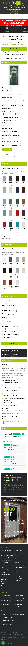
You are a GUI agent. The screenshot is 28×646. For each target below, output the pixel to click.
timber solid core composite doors (12, 236)
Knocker (4, 314)
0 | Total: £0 (14, 13)
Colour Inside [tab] (15, 168)
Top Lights (17, 576)
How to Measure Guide (6, 598)
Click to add (7, 149)
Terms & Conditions (5, 634)
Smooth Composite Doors (7, 555)
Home (2, 42)
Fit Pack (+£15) (8, 337)
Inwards (6, 131)
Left (5, 138)
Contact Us (17, 606)
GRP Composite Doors (6, 550)
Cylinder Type (5, 321)
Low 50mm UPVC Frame (10, 122)
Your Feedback (18, 604)
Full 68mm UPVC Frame (10, 120)
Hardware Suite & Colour (8, 305)
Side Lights (17, 573)
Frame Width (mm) (7, 91)
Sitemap (3, 636)
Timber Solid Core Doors (6, 553)
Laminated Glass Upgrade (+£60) (12, 334)
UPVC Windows (18, 550)
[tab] (14, 62)
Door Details (7, 62)
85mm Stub (13, 111)
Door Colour (7, 164)
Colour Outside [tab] (6, 168)
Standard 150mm (8, 114)
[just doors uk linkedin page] (11, 643)
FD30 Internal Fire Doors (6, 560)
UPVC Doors (4, 565)
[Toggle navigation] (14, 17)
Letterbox (4, 310)
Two (17, 157)
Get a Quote (15, 11)
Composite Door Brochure (12, 421)
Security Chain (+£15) (9, 331)
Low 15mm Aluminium (9, 125)
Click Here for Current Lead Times (14, 25)
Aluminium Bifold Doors (6, 577)
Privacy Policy (13, 634)
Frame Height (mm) (7, 97)
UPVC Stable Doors (5, 574)
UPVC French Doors (5, 569)
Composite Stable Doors (6, 557)
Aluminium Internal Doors (6, 588)
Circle (17, 42)
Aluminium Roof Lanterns (21, 567)
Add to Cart (13, 344)
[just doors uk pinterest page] (8, 643)
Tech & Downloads (5, 595)
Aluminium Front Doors (6, 585)
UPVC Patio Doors (5, 572)
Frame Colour (8, 244)
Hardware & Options (10, 296)
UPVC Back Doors (5, 567)
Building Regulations (5, 604)
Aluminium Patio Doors (6, 579)
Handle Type (5, 300)
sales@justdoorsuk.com (12, 478)
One (11, 157)
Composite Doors (10, 42)
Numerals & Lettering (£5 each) (10, 326)
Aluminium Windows (19, 565)
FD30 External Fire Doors (6, 562)
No (5, 111)
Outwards (14, 131)
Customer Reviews (19, 595)
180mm (19, 114)
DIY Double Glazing (19, 598)
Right (11, 138)
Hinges (4, 317)
